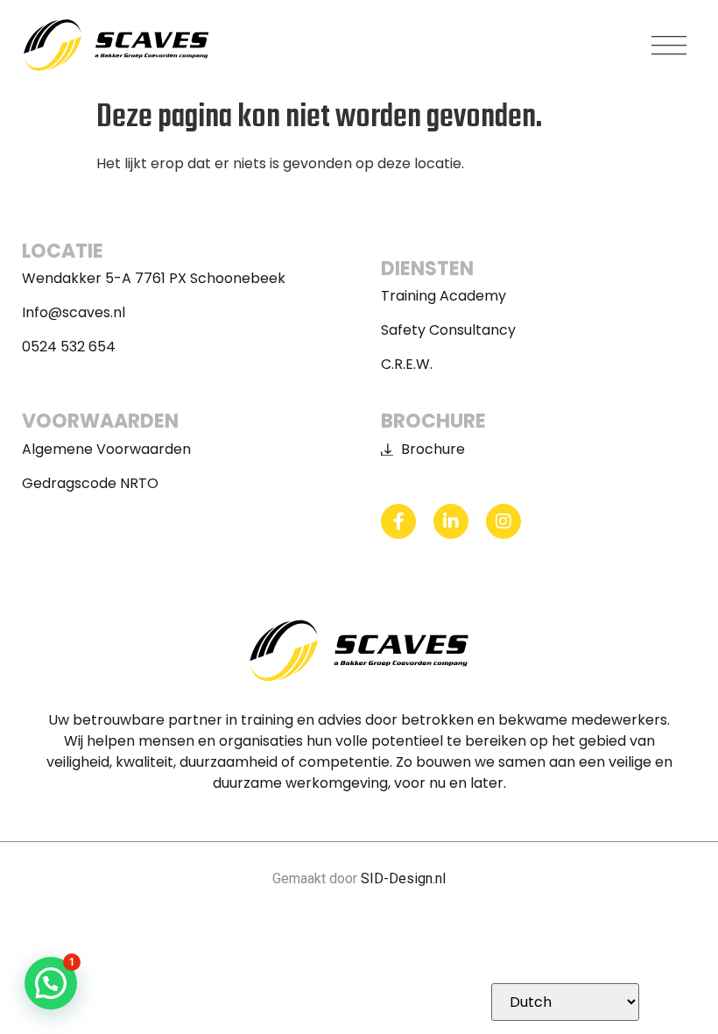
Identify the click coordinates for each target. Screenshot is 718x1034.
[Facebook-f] (398, 521)
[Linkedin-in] (450, 521)
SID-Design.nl (403, 878)
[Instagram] (503, 521)
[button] (669, 45)
